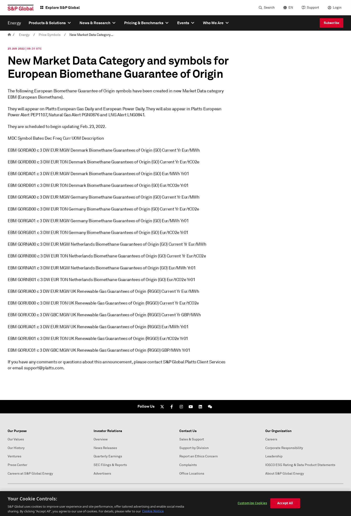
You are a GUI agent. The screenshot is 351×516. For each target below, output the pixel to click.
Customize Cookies (252, 503)
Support (313, 8)
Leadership (273, 456)
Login (337, 8)
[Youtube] (191, 407)
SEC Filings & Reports (110, 465)
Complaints (188, 465)
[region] (175, 503)
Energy (24, 35)
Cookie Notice (153, 511)
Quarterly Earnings (108, 456)
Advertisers (102, 474)
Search (269, 8)
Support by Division (194, 448)
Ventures (14, 456)
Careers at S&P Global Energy (30, 474)
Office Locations (191, 474)
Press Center (17, 465)
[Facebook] (172, 407)
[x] (162, 407)
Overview (101, 439)
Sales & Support (191, 439)
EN (290, 8)
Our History (16, 448)
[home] (9, 35)
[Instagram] (181, 407)
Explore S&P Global (62, 7)
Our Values (16, 439)
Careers (271, 439)
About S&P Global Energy (284, 474)
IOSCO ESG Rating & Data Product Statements (300, 465)
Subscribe (331, 23)
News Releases (105, 448)
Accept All (285, 503)
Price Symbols (49, 35)
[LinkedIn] (200, 407)
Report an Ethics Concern (198, 456)
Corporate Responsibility (284, 448)
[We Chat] (210, 407)
